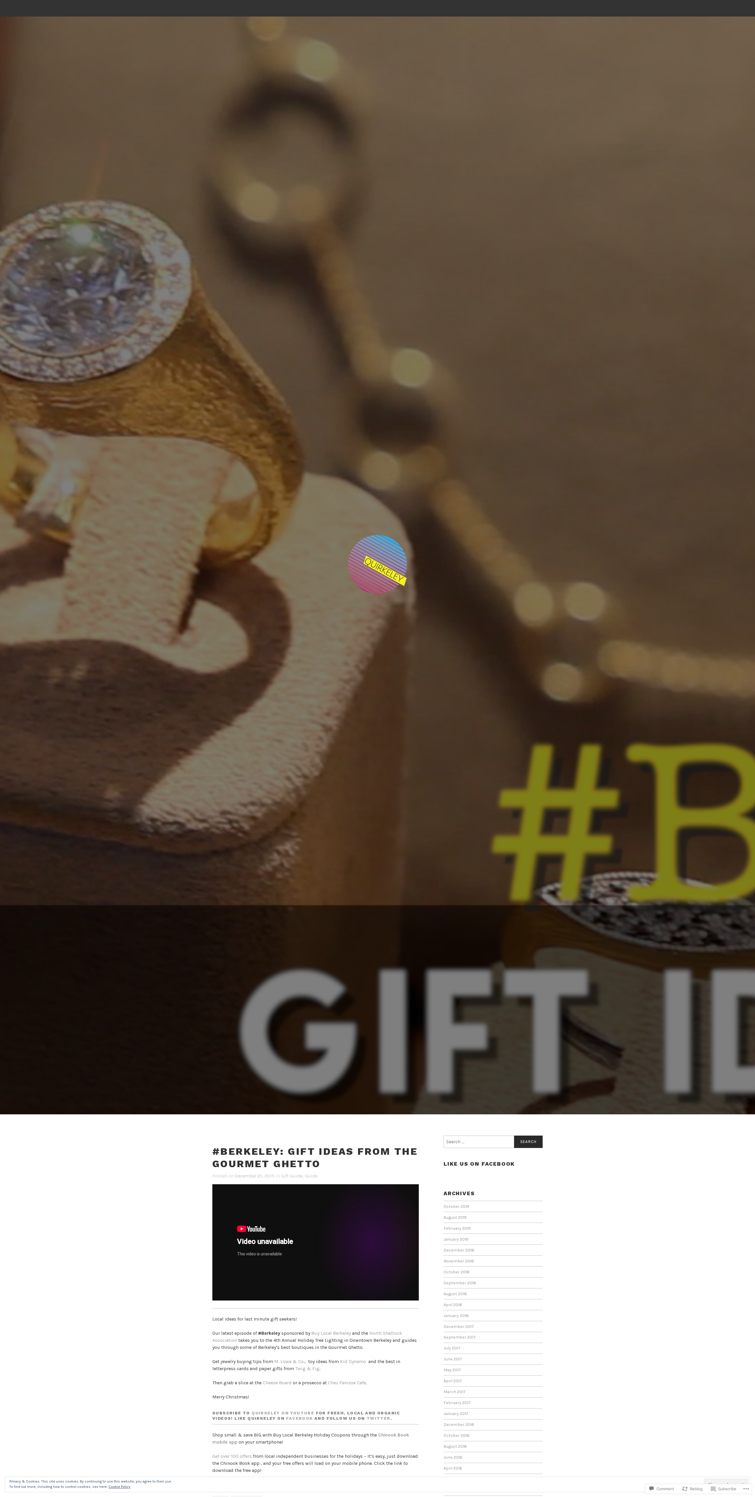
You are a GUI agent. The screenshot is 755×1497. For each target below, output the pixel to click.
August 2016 (455, 1446)
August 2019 (455, 1217)
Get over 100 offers (232, 1456)
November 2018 (459, 1261)
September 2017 (460, 1337)
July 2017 (452, 1348)
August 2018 (455, 1293)
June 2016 (453, 1457)
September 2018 (460, 1282)
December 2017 (459, 1326)
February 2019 (457, 1228)
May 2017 (452, 1369)
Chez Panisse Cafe (347, 1382)
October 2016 (457, 1435)
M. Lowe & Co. (289, 1361)
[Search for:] (493, 1142)
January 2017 (456, 1413)
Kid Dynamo (353, 1361)
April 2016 (453, 1468)
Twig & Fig (307, 1368)
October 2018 (457, 1272)
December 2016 (459, 1424)
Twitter (378, 1418)
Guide (311, 1176)
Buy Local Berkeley (331, 1333)
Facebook (299, 1418)
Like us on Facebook (479, 1164)
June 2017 (453, 1359)
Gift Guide (292, 1176)
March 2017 (455, 1391)
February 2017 (457, 1402)
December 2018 (459, 1250)
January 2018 (456, 1315)
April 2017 (453, 1380)
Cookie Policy (119, 1487)
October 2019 (456, 1206)
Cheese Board (277, 1382)
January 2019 (456, 1239)
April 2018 (453, 1304)
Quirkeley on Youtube (284, 1413)
